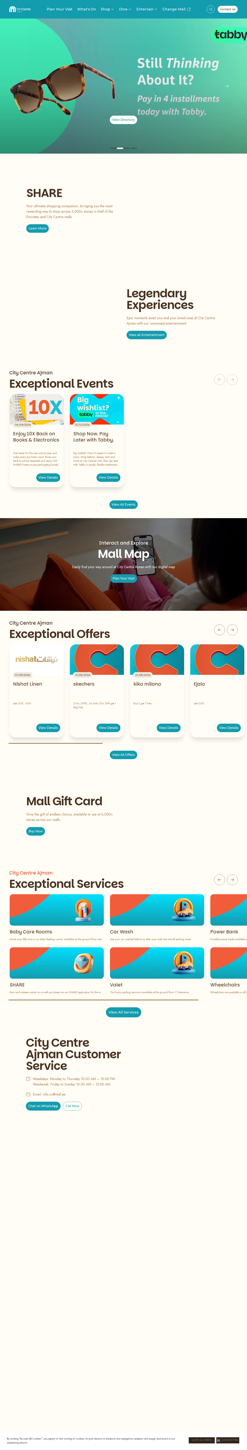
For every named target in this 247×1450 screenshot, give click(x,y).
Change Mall (173, 9)
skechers (84, 684)
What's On (86, 9)
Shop (105, 9)
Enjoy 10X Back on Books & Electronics (36, 437)
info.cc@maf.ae (54, 1094)
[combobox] (211, 9)
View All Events (123, 504)
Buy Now (36, 831)
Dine (123, 9)
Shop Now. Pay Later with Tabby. (93, 437)
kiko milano (147, 684)
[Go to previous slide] (219, 629)
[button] (227, 1440)
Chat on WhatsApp (43, 1106)
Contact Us (227, 9)
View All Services (124, 1012)
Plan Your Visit (60, 9)
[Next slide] (227, 86)
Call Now (72, 1106)
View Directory (123, 120)
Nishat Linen (27, 684)
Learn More (38, 228)
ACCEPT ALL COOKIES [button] (201, 1440)
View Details (48, 477)
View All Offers (123, 755)
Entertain (145, 9)
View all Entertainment (146, 335)
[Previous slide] (20, 86)
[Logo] (20, 9)
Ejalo (199, 684)
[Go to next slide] (232, 629)
